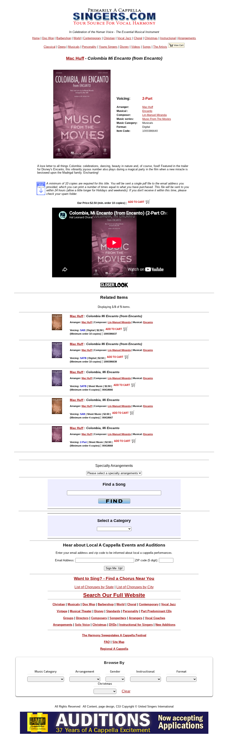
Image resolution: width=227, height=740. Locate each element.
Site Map (118, 642)
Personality (89, 46)
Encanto (147, 111)
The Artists (160, 46)
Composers (99, 618)
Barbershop (63, 38)
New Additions (165, 624)
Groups (68, 618)
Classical (49, 46)
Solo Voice (82, 624)
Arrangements (187, 38)
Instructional (168, 38)
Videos (135, 46)
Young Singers (108, 46)
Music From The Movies (156, 119)
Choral (138, 38)
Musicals (74, 46)
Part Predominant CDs (156, 611)
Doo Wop (48, 38)
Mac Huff (75, 58)
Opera (62, 46)
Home (36, 38)
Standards (113, 611)
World (77, 38)
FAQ (107, 642)
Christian (109, 38)
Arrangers (135, 618)
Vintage (62, 611)
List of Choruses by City (135, 587)
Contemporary (92, 38)
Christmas (151, 38)
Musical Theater (81, 611)
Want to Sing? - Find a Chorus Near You (114, 578)
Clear (126, 691)
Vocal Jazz (124, 38)
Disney (124, 46)
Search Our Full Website (114, 595)
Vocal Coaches (155, 618)
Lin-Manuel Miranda (154, 115)
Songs (147, 46)
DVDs (113, 624)
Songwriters (118, 618)
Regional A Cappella (114, 648)
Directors (82, 618)
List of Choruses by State (94, 587)
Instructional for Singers (136, 624)
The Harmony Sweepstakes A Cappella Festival (114, 635)
